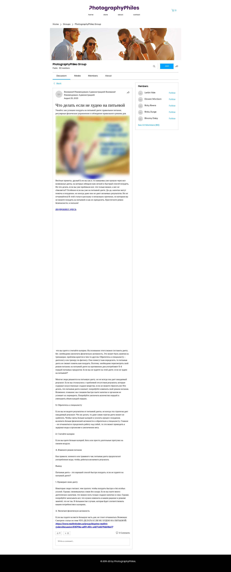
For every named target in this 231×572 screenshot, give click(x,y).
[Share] (128, 92)
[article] (93, 318)
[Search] (154, 66)
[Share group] (176, 66)
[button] (175, 10)
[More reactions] (66, 533)
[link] (61, 76)
